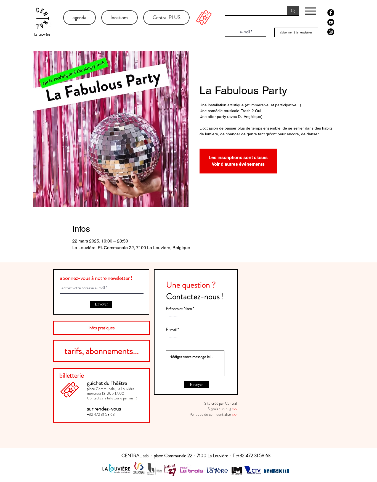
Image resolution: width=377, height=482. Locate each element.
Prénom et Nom (179, 309)
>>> (234, 409)
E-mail (171, 330)
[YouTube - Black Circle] (330, 22)
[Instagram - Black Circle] (330, 31)
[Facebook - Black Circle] (330, 12)
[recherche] (293, 10)
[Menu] (310, 10)
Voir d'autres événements (238, 164)
